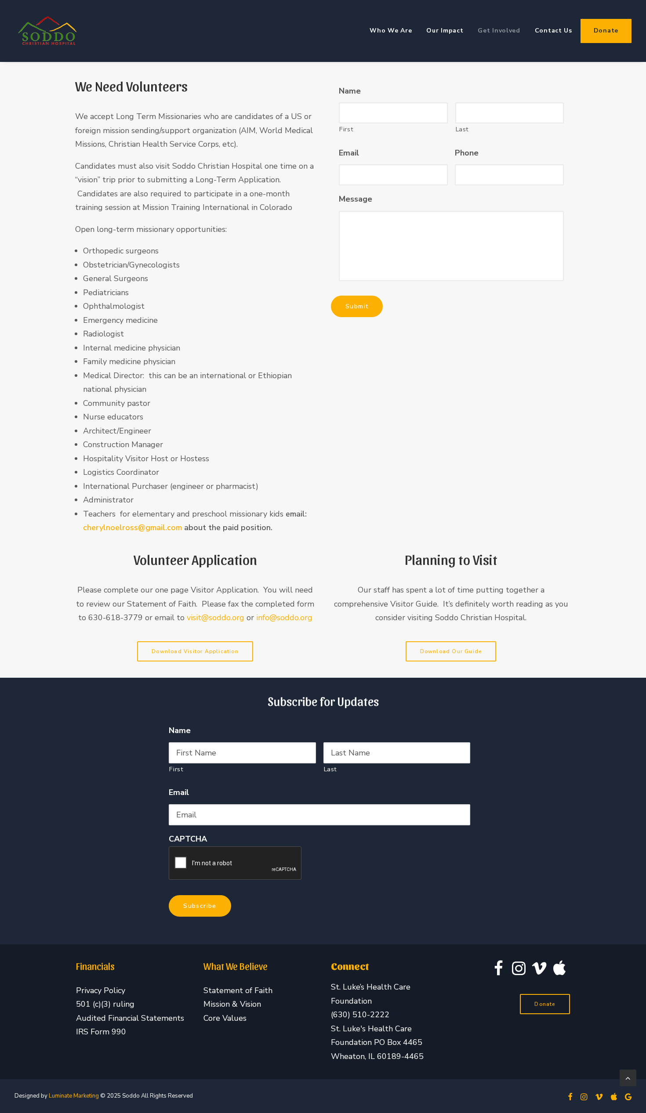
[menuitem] (394, 30)
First (346, 129)
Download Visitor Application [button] (195, 651)
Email (349, 153)
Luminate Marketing (74, 1096)
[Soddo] (47, 31)
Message (355, 199)
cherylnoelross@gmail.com (132, 527)
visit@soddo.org (217, 617)
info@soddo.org (284, 617)
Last (462, 129)
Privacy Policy (100, 990)
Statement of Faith (237, 990)
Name (350, 91)
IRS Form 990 (101, 1031)
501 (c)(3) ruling (105, 1004)
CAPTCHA (188, 839)
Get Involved (499, 30)
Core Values (225, 1018)
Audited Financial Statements (130, 1018)
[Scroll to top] (628, 1077)
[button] (498, 972)
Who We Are (391, 30)
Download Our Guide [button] (451, 651)
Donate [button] (544, 1004)
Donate (606, 30)
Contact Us (553, 30)
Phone (467, 153)
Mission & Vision (232, 1004)
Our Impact (444, 30)
